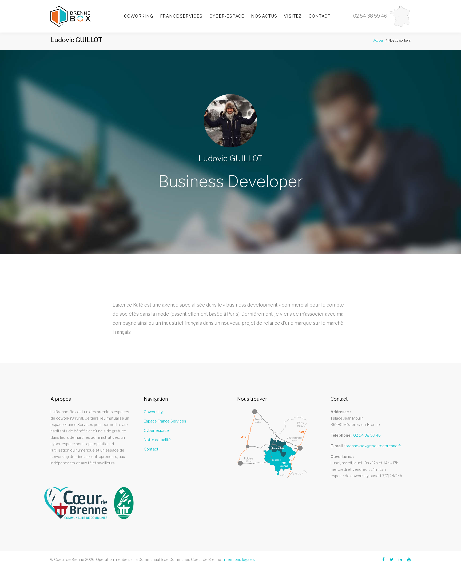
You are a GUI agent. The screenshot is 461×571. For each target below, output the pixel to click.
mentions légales (239, 559)
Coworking (138, 16)
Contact (320, 16)
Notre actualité (157, 439)
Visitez (293, 16)
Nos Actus (264, 16)
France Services (181, 16)
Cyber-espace (226, 16)
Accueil (378, 40)
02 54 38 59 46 (367, 435)
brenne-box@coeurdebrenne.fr (373, 446)
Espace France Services (165, 421)
